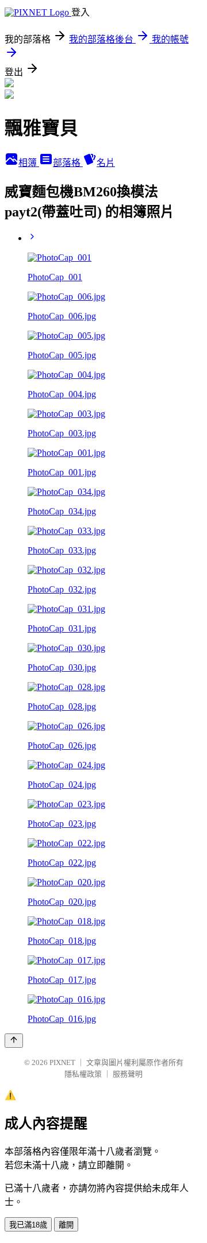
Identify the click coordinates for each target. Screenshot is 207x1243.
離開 (66, 1225)
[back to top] (14, 1040)
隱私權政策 (83, 1074)
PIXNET (62, 1062)
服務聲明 (128, 1074)
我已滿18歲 (28, 1225)
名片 (106, 163)
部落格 (68, 163)
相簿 (28, 163)
